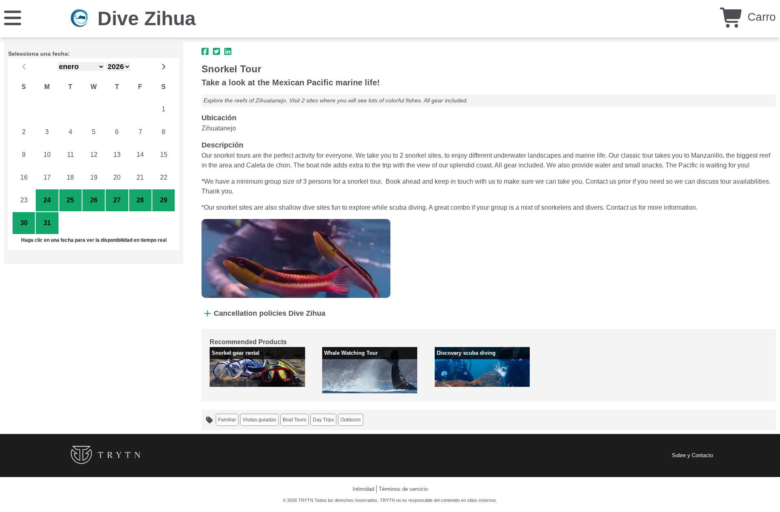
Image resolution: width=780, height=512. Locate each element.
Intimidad (363, 489)
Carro (760, 17)
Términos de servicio (403, 489)
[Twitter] (216, 52)
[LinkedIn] (228, 52)
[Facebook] (205, 52)
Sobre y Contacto (692, 455)
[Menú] (12, 17)
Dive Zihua (147, 18)
